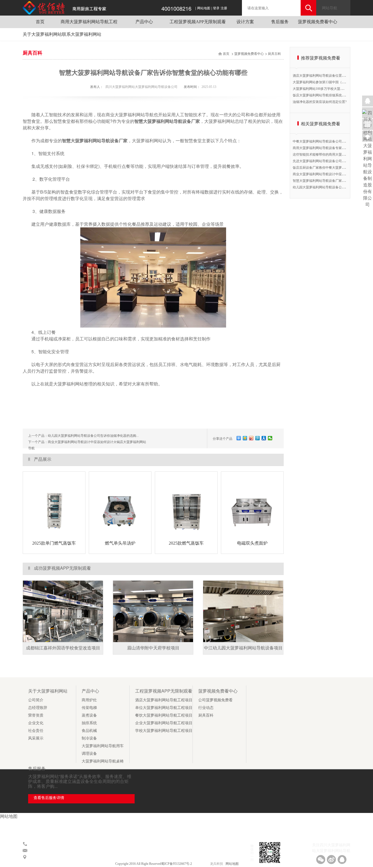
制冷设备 (89, 738)
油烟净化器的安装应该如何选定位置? (320, 102)
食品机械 (89, 731)
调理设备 (89, 754)
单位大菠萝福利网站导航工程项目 (164, 708)
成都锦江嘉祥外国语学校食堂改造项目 (63, 648)
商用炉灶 (89, 700)
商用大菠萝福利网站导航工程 (89, 21)
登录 (216, 8)
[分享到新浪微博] (251, 438)
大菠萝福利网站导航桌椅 (103, 761)
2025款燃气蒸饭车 (186, 543)
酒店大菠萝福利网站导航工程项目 (164, 700)
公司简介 (35, 700)
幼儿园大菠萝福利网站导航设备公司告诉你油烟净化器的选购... (93, 436)
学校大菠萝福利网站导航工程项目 (164, 731)
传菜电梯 (89, 708)
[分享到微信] (270, 438)
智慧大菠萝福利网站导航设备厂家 (167, 121)
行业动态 (206, 708)
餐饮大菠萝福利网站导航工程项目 (164, 715)
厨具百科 (274, 54)
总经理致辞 (37, 708)
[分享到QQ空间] (245, 438)
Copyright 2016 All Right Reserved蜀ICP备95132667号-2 (154, 864)
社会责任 (35, 731)
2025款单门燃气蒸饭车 (54, 543)
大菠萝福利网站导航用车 (103, 746)
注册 (224, 8)
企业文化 (35, 723)
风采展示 (35, 738)
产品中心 (144, 21)
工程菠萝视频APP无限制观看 (198, 21)
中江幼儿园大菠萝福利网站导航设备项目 (243, 648)
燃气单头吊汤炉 (120, 543)
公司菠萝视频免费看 (215, 700)
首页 (40, 21)
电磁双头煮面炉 (252, 543)
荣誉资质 (35, 715)
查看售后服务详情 (49, 798)
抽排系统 (89, 723)
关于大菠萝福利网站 (42, 34)
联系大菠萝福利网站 (81, 34)
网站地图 (203, 8)
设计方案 (245, 21)
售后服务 (280, 21)
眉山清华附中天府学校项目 (153, 648)
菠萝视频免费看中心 (317, 21)
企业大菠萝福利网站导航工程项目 (164, 723)
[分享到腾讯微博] (257, 438)
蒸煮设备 (89, 715)
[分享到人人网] (264, 438)
